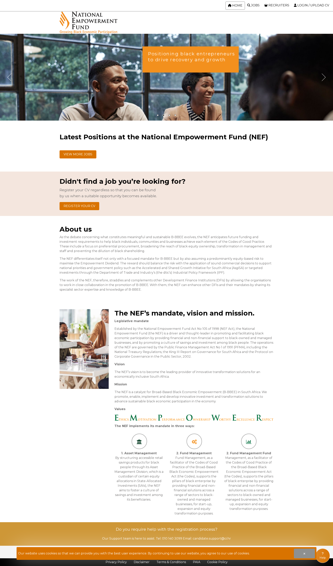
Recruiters (278, 5)
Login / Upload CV (313, 5)
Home (236, 5)
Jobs (255, 5)
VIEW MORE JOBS (78, 154)
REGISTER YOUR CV (79, 206)
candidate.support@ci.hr (212, 538)
